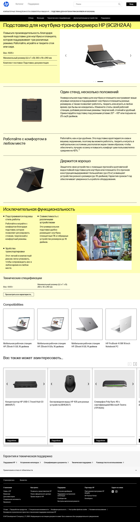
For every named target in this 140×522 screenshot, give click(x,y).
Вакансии (6, 494)
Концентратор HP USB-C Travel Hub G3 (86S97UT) (24, 403)
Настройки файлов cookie (78, 509)
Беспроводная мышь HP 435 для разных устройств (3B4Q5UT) (69, 403)
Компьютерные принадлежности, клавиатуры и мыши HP (26, 11)
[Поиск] (119, 4)
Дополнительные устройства (86, 18)
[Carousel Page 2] (95, 81)
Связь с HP (7, 491)
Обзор (30, 18)
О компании (7, 488)
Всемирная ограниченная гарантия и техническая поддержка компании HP (29, 512)
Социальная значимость (12, 499)
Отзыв (5, 509)
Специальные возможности (39, 509)
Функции (40, 18)
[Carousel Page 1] (93, 81)
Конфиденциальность (58, 509)
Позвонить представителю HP (41, 491)
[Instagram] (116, 491)
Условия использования (97, 509)
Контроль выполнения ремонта (68, 501)
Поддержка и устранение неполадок (66, 495)
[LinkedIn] (113, 491)
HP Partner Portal (90, 496)
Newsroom (7, 502)
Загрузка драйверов (65, 491)
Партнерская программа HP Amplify (94, 492)
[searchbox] (95, 4)
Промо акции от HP (37, 497)
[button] (66, 55)
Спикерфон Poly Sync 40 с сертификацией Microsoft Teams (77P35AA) (110, 405)
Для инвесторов (9, 497)
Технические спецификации (58, 18)
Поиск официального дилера (41, 494)
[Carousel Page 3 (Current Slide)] (100, 81)
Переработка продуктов (18, 509)
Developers (89, 498)
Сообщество (62, 498)
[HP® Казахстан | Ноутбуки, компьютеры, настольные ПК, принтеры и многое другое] (6, 4)
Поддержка (105, 18)
